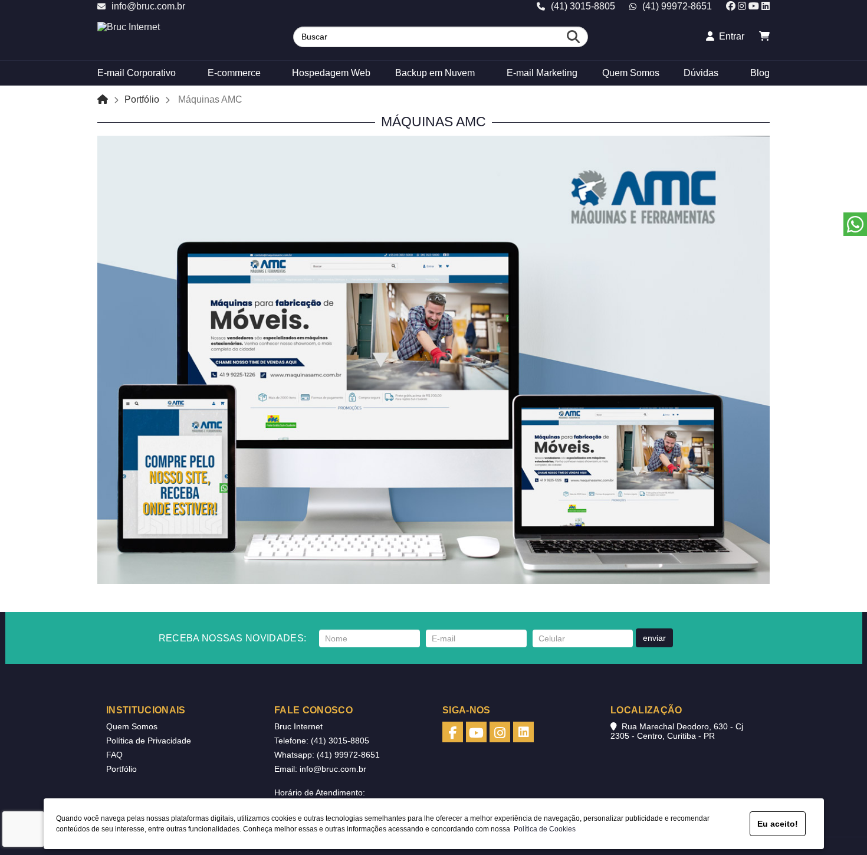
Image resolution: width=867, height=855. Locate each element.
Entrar (729, 36)
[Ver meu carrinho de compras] (764, 36)
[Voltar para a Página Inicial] (102, 99)
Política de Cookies (543, 829)
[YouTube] (753, 6)
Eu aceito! (777, 823)
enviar (654, 638)
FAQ (114, 754)
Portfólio (141, 99)
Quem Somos (131, 726)
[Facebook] (730, 6)
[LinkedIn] (765, 6)
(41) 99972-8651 (677, 6)
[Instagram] (742, 6)
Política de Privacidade (148, 740)
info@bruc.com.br (148, 6)
